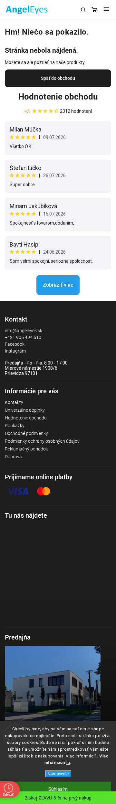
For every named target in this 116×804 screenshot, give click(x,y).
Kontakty (14, 402)
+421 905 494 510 (23, 337)
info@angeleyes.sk (23, 330)
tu (68, 762)
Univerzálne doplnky (25, 410)
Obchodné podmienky (26, 433)
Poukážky (14, 425)
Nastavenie (58, 773)
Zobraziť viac (58, 285)
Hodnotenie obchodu (58, 96)
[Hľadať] (83, 10)
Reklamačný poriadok (26, 448)
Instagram (15, 351)
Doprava (13, 456)
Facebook (14, 344)
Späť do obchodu (58, 78)
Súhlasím (58, 789)
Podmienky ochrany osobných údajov (42, 441)
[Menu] (106, 9)
